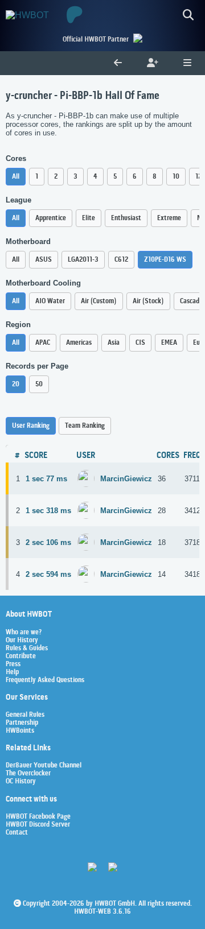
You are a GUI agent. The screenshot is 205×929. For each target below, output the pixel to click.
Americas (79, 342)
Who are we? (24, 633)
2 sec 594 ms (48, 574)
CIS (140, 342)
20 (15, 384)
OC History (21, 782)
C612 (121, 259)
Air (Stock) (148, 301)
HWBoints (20, 731)
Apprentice (50, 218)
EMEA (169, 342)
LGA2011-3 (83, 259)
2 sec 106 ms (48, 542)
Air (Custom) (99, 301)
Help (12, 672)
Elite (88, 218)
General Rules (25, 715)
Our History (22, 641)
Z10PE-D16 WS (165, 259)
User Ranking (31, 426)
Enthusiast (126, 218)
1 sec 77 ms (46, 478)
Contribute (21, 656)
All (15, 176)
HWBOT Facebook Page (38, 817)
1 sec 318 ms (48, 510)
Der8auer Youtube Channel (43, 766)
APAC (42, 342)
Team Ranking (85, 426)
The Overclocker (28, 774)
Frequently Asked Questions (45, 680)
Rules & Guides (27, 649)
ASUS (43, 259)
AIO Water (50, 301)
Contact (17, 833)
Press (13, 664)
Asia (114, 342)
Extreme (169, 218)
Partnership (22, 723)
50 (39, 384)
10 (176, 176)
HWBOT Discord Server (38, 825)
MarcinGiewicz (126, 478)
